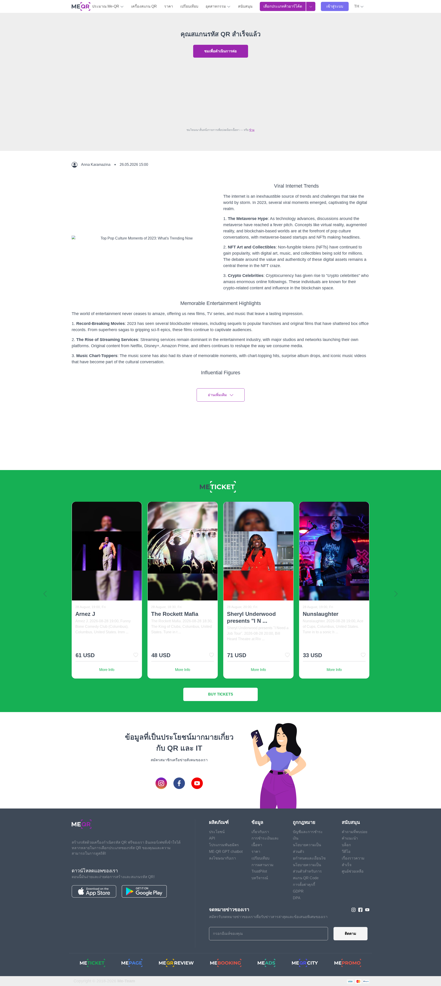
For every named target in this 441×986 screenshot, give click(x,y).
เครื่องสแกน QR (144, 6)
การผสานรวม (263, 865)
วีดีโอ (346, 852)
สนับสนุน (245, 6)
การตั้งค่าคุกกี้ (304, 885)
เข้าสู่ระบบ (334, 6)
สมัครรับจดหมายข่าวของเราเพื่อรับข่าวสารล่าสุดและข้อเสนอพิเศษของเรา (268, 917)
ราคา (168, 6)
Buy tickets (220, 694)
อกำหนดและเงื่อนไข (309, 858)
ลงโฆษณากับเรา (222, 858)
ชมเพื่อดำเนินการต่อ (220, 51)
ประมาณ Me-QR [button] (106, 6)
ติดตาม (350, 933)
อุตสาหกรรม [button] (216, 6)
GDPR (298, 891)
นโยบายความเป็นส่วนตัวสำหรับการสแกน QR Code (307, 871)
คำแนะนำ (350, 838)
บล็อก (346, 845)
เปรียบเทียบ (189, 6)
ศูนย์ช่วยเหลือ (353, 871)
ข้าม (251, 130)
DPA (296, 898)
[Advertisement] (220, 91)
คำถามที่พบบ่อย (354, 832)
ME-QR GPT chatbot (226, 852)
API (212, 838)
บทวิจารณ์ (260, 878)
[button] (359, 6)
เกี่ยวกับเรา (260, 832)
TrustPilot (259, 871)
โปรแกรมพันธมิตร (224, 845)
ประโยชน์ (217, 832)
